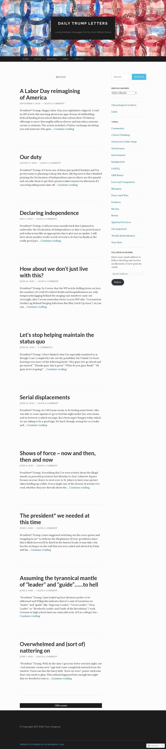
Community (117, 128)
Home (25, 59)
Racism (115, 209)
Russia (114, 215)
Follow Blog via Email (122, 252)
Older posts (61, 705)
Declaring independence (49, 213)
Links (65, 59)
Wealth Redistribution (123, 236)
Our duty (31, 157)
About (37, 59)
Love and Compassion (123, 182)
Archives (52, 59)
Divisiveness (118, 148)
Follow (117, 282)
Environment (118, 155)
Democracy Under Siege (124, 141)
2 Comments (45, 347)
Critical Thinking (120, 135)
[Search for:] (128, 77)
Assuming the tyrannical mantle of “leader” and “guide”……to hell (59, 581)
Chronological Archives (123, 105)
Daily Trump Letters (83, 23)
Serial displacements (45, 397)
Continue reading (64, 129)
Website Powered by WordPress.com (42, 744)
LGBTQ (115, 168)
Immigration (118, 162)
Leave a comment (54, 103)
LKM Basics (117, 175)
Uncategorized (119, 229)
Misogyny (116, 189)
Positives (116, 202)
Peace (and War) (119, 195)
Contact (79, 59)
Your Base (116, 242)
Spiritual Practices (121, 222)
